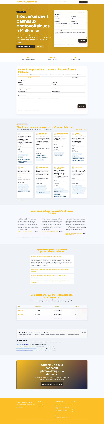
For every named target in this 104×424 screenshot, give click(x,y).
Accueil (17, 8)
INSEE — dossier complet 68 (22, 344)
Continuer (82, 40)
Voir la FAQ (40, 46)
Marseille (74, 405)
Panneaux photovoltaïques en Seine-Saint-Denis (62, 408)
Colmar (19, 318)
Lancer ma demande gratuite (52, 384)
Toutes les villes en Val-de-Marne (61, 417)
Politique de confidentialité (43, 405)
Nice (73, 411)
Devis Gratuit (83, 2)
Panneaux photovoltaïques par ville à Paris (62, 405)
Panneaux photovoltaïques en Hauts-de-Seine (62, 411)
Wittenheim (20, 310)
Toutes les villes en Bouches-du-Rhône (61, 414)
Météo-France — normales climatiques (24, 346)
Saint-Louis (20, 314)
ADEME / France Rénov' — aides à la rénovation (26, 348)
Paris (73, 404)
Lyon (73, 407)
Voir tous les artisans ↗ (82, 129)
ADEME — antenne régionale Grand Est (24, 350)
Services (51, 2)
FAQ (60, 2)
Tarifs (56, 2)
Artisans (65, 2)
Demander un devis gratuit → (26, 46)
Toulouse (74, 409)
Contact (39, 407)
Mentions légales (41, 404)
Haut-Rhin (23, 8)
